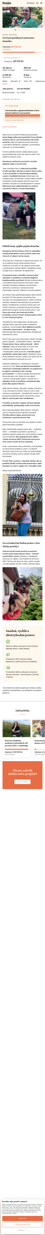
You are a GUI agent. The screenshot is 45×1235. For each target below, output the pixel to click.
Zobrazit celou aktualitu (14, 120)
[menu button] (41, 3)
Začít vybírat (22, 782)
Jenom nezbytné (22, 1224)
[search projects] (37, 3)
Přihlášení (31, 3)
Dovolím (22, 1218)
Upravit (21, 1230)
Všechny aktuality (10, 127)
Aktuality (15, 81)
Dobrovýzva (40, 81)
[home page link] (7, 3)
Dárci (28, 81)
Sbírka (5, 81)
